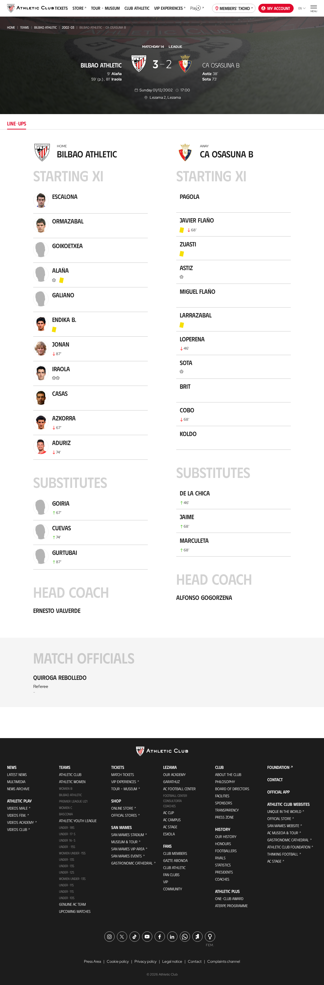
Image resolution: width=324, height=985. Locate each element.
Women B (65, 788)
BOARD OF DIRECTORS (232, 788)
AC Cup (168, 812)
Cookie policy (118, 961)
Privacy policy (145, 961)
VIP (165, 881)
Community (172, 889)
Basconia (66, 814)
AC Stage (170, 827)
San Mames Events (126, 856)
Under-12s (66, 872)
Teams (24, 27)
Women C (65, 808)
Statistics (223, 865)
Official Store (279, 818)
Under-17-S (67, 834)
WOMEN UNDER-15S (72, 853)
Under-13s (66, 859)
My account (278, 8)
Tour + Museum (124, 788)
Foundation (278, 767)
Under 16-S (67, 840)
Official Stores (124, 815)
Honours (223, 843)
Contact (275, 779)
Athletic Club (70, 774)
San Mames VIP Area (127, 849)
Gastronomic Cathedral (132, 863)
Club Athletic (174, 867)
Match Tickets (122, 774)
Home (11, 27)
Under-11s (66, 891)
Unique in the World (284, 811)
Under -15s (67, 847)
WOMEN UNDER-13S (72, 879)
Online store (122, 808)
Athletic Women (72, 781)
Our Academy (174, 774)
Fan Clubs (171, 874)
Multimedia (16, 781)
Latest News (17, 774)
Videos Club (17, 829)
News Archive (18, 788)
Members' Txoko (235, 8)
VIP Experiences (123, 781)
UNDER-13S (66, 866)
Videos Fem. (16, 815)
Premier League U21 (73, 801)
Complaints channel (223, 961)
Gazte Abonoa (175, 860)
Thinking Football (282, 854)
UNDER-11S (66, 885)
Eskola (169, 834)
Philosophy (225, 781)
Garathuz (171, 781)
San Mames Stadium (127, 834)
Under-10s (66, 898)
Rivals (220, 858)
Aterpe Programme (231, 905)
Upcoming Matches (75, 911)
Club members (175, 853)
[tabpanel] (162, 424)
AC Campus (172, 819)
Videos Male (17, 808)
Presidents (224, 872)
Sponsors (223, 803)
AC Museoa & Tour (282, 832)
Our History (225, 836)
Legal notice (172, 961)
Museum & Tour (124, 841)
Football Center (175, 795)
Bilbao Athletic (45, 27)
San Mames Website (283, 825)
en (300, 8)
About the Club (228, 774)
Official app (278, 791)
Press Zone (224, 817)
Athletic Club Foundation (288, 847)
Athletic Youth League (78, 820)
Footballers (226, 850)
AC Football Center (179, 788)
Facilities (222, 795)
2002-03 (68, 27)
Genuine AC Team (72, 904)
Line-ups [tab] (16, 123)
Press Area (92, 961)
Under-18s (66, 827)
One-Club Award (229, 898)
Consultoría (172, 801)
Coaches (169, 806)
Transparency (227, 810)
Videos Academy (20, 822)
